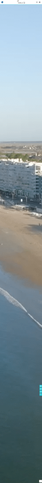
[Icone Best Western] (2, 2)
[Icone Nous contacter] (36, 2)
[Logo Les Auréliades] (21, 2)
